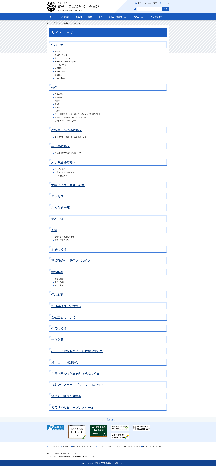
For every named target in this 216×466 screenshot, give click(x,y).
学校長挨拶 (59, 279)
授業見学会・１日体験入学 (65, 172)
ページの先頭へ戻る (108, 420)
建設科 (57, 107)
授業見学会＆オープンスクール (72, 407)
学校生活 (78, 17)
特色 (90, 17)
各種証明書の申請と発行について (68, 153)
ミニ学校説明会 (61, 176)
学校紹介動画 (60, 169)
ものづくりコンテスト (63, 58)
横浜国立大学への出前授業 (65, 121)
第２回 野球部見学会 (66, 396)
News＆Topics (60, 78)
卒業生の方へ (139, 17)
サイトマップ (54, 446)
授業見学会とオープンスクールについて (79, 385)
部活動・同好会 (61, 55)
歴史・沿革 (59, 282)
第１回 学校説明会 (64, 362)
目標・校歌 (59, 285)
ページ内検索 (135, 9)
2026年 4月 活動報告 (66, 306)
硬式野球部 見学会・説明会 (70, 260)
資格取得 (58, 97)
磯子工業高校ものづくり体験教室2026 (77, 351)
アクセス (165, 3)
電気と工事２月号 (62, 240)
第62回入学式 (60, 65)
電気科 (57, 101)
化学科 (57, 111)
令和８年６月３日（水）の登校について (70, 137)
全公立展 (57, 339)
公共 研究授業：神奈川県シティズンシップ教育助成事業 (77, 114)
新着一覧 (57, 219)
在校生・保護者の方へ (118, 17)
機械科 (57, 104)
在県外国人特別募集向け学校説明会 (75, 373)
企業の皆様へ (60, 328)
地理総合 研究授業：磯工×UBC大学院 (70, 117)
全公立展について (63, 317)
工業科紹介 (59, 94)
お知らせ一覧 (60, 207)
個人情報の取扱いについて (83, 446)
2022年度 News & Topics (65, 62)
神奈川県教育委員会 (132, 446)
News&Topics (60, 71)
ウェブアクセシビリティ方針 (109, 446)
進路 (101, 17)
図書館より (59, 75)
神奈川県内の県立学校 (152, 446)
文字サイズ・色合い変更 (147, 3)
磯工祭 (57, 52)
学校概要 (65, 17)
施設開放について (62, 68)
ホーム (53, 17)
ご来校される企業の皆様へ (65, 237)
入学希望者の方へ (159, 17)
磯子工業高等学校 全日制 (57, 23)
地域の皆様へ (60, 249)
